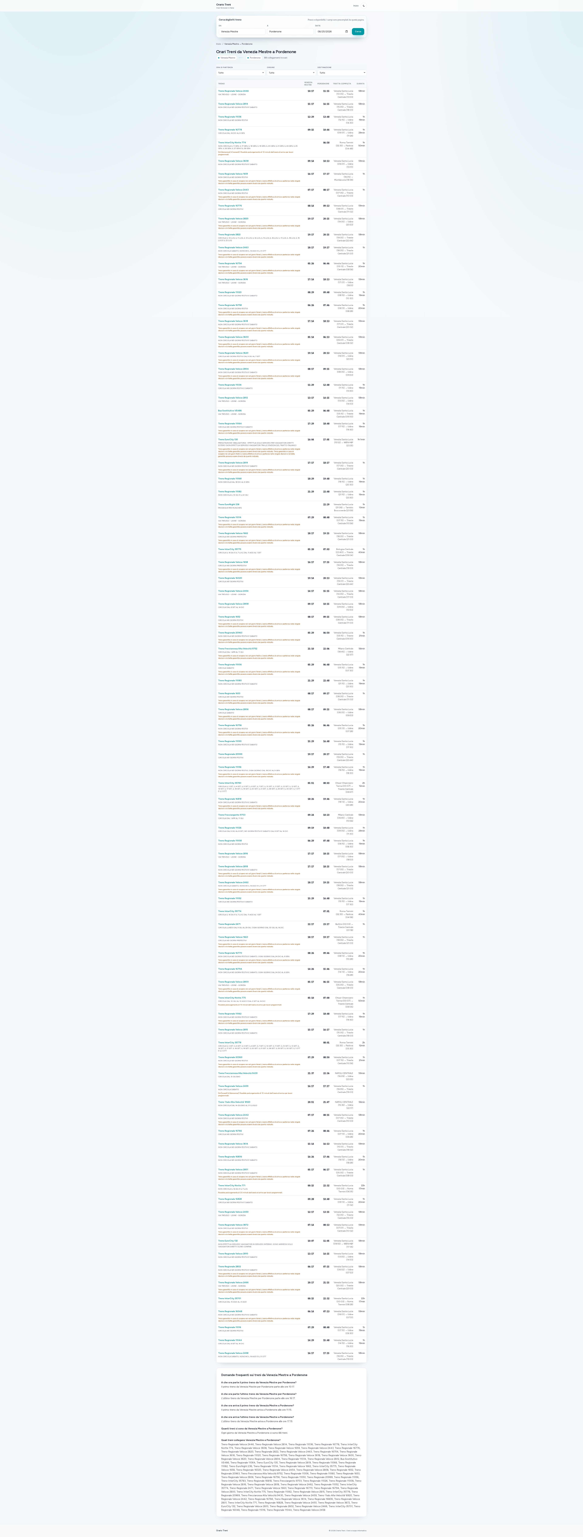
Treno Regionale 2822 (229, 234)
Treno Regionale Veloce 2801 (233, 1169)
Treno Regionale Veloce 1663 (233, 937)
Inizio (356, 5)
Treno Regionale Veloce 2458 (233, 1353)
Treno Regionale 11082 (229, 491)
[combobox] (242, 31)
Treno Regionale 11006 (230, 664)
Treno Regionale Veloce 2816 (233, 853)
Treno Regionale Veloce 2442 (233, 1115)
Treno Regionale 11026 (229, 827)
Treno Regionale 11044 (230, 1340)
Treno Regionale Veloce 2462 (233, 882)
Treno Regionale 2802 (229, 1266)
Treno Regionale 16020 (230, 578)
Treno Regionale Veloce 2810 (233, 1253)
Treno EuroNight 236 (228, 504)
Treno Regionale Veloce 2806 (233, 709)
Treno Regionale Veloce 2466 (233, 1282)
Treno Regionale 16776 (230, 205)
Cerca (358, 31)
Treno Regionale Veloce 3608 (233, 161)
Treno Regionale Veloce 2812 (233, 397)
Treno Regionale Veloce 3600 (233, 337)
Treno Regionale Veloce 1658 (233, 562)
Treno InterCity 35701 (229, 1298)
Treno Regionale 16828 (230, 1199)
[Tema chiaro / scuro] (364, 6)
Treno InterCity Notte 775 (232, 997)
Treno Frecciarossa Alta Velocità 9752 (237, 648)
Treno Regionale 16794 (230, 969)
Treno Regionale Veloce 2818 (233, 866)
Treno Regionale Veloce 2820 (233, 218)
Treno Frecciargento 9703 (231, 815)
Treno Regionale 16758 (230, 305)
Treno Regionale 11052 (229, 898)
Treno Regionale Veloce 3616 (233, 279)
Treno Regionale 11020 (230, 292)
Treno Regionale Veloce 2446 (233, 91)
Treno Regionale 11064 (230, 423)
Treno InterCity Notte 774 (232, 142)
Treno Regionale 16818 (229, 799)
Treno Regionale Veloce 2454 (233, 591)
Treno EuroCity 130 (228, 439)
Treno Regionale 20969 (230, 1057)
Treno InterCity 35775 (229, 549)
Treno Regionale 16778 (230, 129)
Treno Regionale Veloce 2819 (233, 462)
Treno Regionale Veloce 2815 (233, 1029)
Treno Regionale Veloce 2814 (233, 104)
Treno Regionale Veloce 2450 (233, 1212)
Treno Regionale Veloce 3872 (233, 1225)
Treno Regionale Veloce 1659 (233, 174)
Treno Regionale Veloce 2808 (233, 604)
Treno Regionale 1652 (229, 616)
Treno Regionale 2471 (229, 924)
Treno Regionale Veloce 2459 (233, 1086)
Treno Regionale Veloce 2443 (233, 190)
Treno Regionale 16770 (230, 953)
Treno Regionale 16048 (230, 1311)
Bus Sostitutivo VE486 (230, 410)
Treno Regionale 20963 (230, 632)
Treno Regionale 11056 (229, 767)
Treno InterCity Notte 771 (231, 1185)
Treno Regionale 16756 (230, 725)
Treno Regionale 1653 (229, 693)
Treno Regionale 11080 (230, 680)
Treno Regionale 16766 (230, 1131)
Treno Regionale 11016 (229, 1327)
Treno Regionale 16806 (230, 1156)
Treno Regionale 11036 (229, 117)
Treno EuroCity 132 (228, 1240)
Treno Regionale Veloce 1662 (233, 533)
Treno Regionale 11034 (230, 385)
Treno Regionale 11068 (230, 478)
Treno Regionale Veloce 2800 (233, 982)
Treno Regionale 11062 (229, 1013)
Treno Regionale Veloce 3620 (233, 353)
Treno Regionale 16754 (230, 263)
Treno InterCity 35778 (229, 1042)
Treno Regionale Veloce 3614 (233, 1144)
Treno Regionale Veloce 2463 (233, 247)
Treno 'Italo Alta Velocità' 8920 (234, 1102)
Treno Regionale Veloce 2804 (233, 369)
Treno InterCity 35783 (229, 783)
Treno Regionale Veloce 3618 (233, 321)
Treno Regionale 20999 (230, 754)
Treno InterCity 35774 (229, 911)
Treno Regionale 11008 (230, 840)
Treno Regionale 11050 (230, 741)
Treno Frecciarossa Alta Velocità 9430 (238, 1073)
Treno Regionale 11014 (229, 517)
